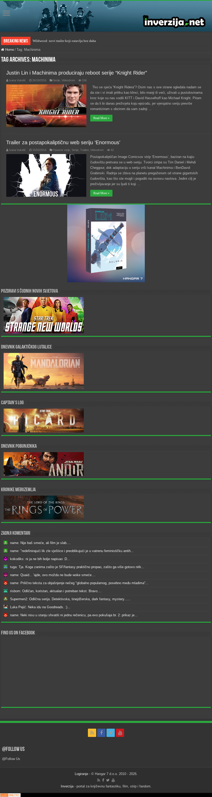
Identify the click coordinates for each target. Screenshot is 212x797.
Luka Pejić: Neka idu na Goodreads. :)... (40, 607)
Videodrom (68, 80)
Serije (56, 80)
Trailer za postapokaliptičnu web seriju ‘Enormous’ (63, 142)
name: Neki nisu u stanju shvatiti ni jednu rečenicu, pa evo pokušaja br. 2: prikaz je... (74, 615)
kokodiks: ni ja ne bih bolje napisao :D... (40, 559)
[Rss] (92, 733)
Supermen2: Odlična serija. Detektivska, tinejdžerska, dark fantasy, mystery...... (70, 599)
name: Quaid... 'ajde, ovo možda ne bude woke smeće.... (53, 575)
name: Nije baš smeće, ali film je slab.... (40, 543)
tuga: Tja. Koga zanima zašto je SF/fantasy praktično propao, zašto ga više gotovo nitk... (77, 567)
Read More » (101, 118)
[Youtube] (120, 733)
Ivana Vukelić (17, 80)
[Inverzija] (106, 16)
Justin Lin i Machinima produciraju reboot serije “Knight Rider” (76, 73)
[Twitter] (111, 733)
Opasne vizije (61, 149)
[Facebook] (101, 733)
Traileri (84, 149)
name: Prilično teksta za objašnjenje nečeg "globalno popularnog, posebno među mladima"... (79, 583)
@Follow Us (13, 749)
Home (9, 50)
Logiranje (81, 774)
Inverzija (67, 786)
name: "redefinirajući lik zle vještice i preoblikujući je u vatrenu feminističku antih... (72, 551)
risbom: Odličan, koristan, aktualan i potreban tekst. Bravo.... (56, 591)
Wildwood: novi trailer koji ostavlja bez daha (64, 41)
